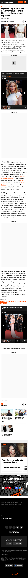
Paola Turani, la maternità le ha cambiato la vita (13, 461)
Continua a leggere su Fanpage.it (14, 348)
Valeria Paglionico (9, 21)
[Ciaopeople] (14, 574)
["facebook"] (16, 488)
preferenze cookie (12, 507)
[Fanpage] (14, 532)
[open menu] (1, 2)
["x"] (13, 488)
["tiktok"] (2, 488)
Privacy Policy (18, 502)
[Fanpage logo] (8, 2)
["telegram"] (20, 488)
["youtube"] (9, 488)
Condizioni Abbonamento (15, 504)
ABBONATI (20, 2)
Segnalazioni (10, 502)
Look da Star (4, 400)
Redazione (3, 507)
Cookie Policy (4, 504)
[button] (25, 21)
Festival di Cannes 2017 (7, 6)
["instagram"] (6, 488)
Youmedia (3, 502)
